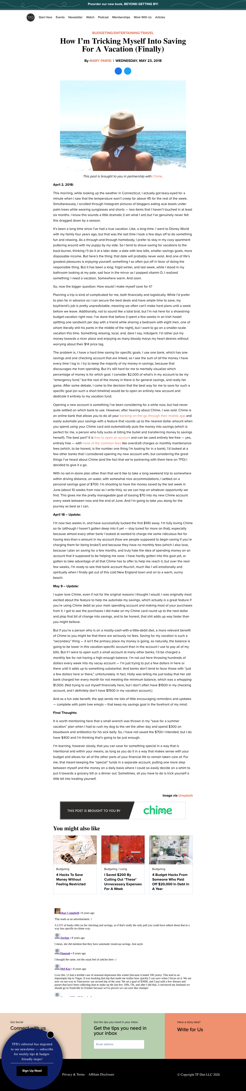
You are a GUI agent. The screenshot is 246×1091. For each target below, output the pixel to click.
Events (60, 17)
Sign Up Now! (32, 1071)
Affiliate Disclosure (101, 1074)
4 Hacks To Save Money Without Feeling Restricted (71, 879)
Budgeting (102, 33)
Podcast (103, 17)
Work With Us (143, 17)
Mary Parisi (100, 61)
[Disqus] (123, 952)
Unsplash (185, 796)
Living (123, 869)
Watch (90, 17)
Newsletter (75, 17)
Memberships (121, 17)
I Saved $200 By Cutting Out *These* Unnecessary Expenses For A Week (123, 882)
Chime (157, 176)
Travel (147, 33)
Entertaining (126, 33)
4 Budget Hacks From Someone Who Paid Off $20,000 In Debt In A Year (170, 882)
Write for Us (190, 1029)
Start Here (45, 17)
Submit (149, 1044)
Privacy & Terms (73, 1074)
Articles (160, 17)
